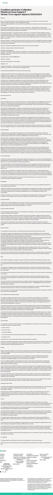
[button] (50, 3)
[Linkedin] (0, 471)
